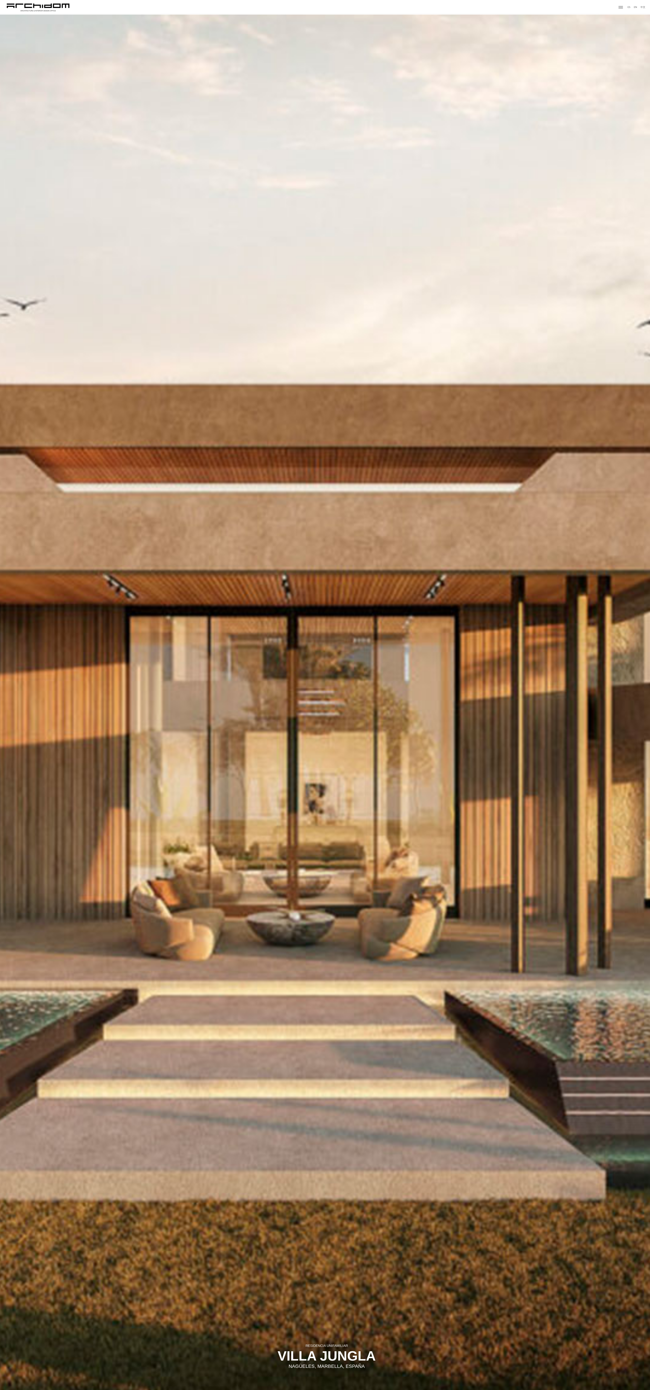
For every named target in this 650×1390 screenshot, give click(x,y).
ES (629, 7)
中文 (643, 7)
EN (635, 7)
